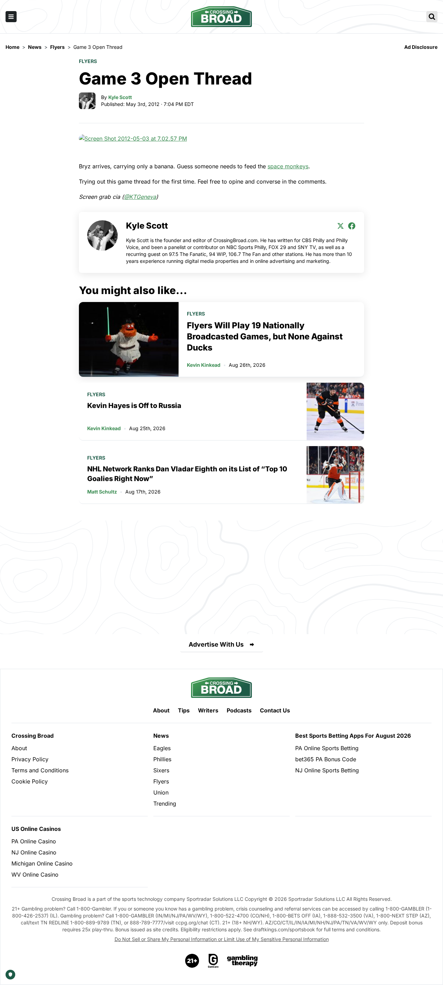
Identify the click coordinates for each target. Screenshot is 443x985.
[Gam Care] (213, 961)
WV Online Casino (34, 874)
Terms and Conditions (40, 770)
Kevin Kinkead (203, 365)
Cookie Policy (29, 781)
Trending (164, 803)
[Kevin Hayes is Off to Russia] (335, 411)
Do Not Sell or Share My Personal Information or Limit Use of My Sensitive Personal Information (222, 939)
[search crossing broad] (431, 16)
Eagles (162, 748)
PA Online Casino (33, 841)
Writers (208, 710)
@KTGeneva (140, 196)
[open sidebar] (11, 16)
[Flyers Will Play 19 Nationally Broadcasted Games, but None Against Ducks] (129, 339)
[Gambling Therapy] (242, 961)
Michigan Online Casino (42, 863)
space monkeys (288, 166)
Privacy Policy (29, 759)
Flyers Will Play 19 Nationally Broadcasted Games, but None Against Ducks (265, 336)
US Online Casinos (36, 828)
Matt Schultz (102, 492)
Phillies (162, 759)
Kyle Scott (120, 97)
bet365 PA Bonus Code (325, 759)
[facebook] (351, 226)
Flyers (88, 61)
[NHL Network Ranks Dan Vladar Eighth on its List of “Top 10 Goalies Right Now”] (335, 475)
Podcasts (239, 710)
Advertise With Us (216, 644)
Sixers (161, 770)
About (161, 710)
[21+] (192, 961)
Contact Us (275, 710)
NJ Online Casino (33, 852)
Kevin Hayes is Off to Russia (134, 405)
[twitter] (340, 226)
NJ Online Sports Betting (327, 770)
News (161, 735)
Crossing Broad (32, 735)
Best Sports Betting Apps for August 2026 (353, 735)
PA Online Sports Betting (327, 748)
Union (161, 792)
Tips (184, 710)
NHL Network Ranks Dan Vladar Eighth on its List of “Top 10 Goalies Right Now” (187, 474)
